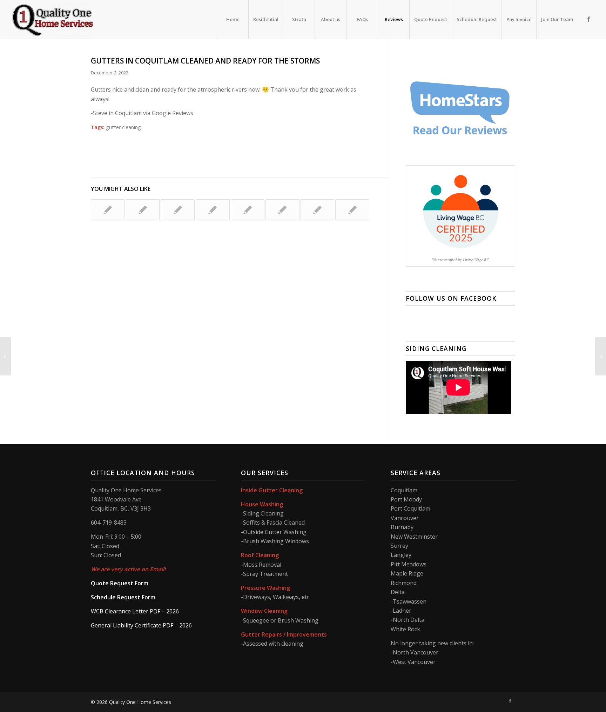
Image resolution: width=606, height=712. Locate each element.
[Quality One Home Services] (53, 19)
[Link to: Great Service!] (282, 209)
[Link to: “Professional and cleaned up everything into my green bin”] (248, 209)
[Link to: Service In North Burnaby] (108, 209)
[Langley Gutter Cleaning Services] (5, 356)
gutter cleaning (123, 127)
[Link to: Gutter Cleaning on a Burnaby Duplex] (352, 209)
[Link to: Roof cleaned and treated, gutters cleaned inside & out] (213, 209)
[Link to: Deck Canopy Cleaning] (178, 209)
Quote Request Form (119, 583)
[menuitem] (232, 19)
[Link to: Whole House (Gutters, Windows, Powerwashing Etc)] (143, 209)
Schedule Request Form (123, 597)
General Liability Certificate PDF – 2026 (141, 625)
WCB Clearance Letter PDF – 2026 (135, 611)
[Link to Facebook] (588, 19)
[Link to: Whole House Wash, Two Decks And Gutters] (318, 209)
